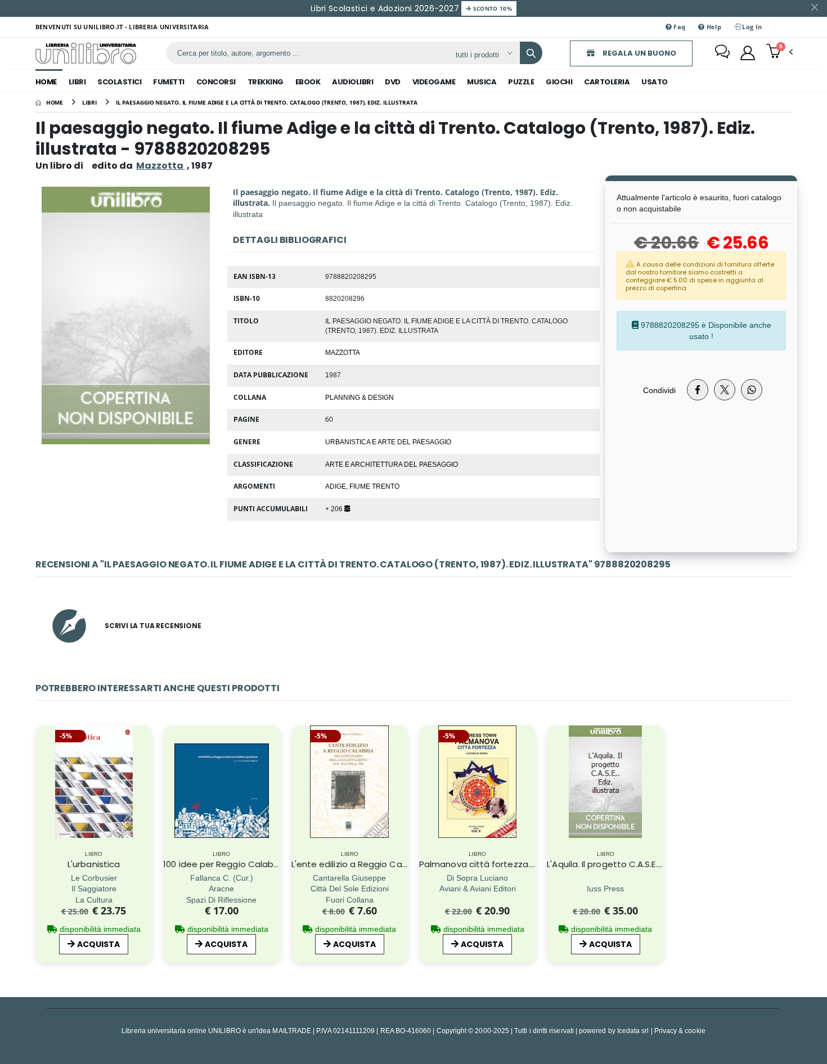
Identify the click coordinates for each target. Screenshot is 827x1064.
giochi (559, 81)
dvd (393, 81)
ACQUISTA (98, 944)
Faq (678, 26)
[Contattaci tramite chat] (722, 53)
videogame (434, 81)
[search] (531, 53)
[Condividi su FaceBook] (697, 389)
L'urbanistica (94, 864)
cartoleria (607, 81)
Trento (385, 485)
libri (77, 81)
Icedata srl (633, 1030)
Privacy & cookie (679, 1030)
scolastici (119, 81)
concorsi (216, 81)
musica (481, 81)
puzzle (521, 81)
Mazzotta (342, 352)
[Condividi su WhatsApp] (751, 389)
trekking (266, 81)
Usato (654, 81)
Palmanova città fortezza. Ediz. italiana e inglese (521, 864)
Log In (751, 26)
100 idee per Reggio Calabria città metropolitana (267, 864)
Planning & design (359, 397)
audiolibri (352, 81)
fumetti (169, 81)
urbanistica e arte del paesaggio (388, 441)
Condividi (659, 390)
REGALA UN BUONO (638, 53)
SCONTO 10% (491, 8)
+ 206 (334, 508)
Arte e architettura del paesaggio (391, 463)
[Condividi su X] (724, 389)
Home (46, 81)
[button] (779, 52)
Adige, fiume (348, 485)
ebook (308, 81)
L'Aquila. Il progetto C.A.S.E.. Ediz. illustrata (632, 864)
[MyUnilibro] (747, 53)
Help (713, 26)
